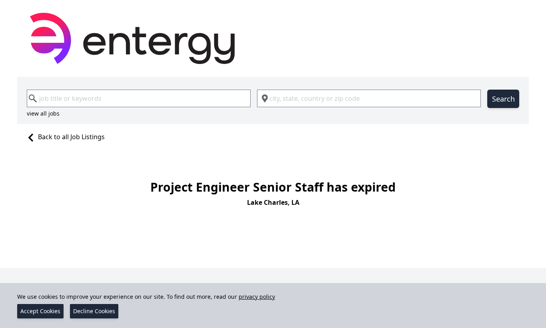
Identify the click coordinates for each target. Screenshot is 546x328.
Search (503, 99)
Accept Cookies (40, 311)
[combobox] (139, 98)
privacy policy (257, 296)
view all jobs (43, 113)
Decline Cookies (94, 311)
